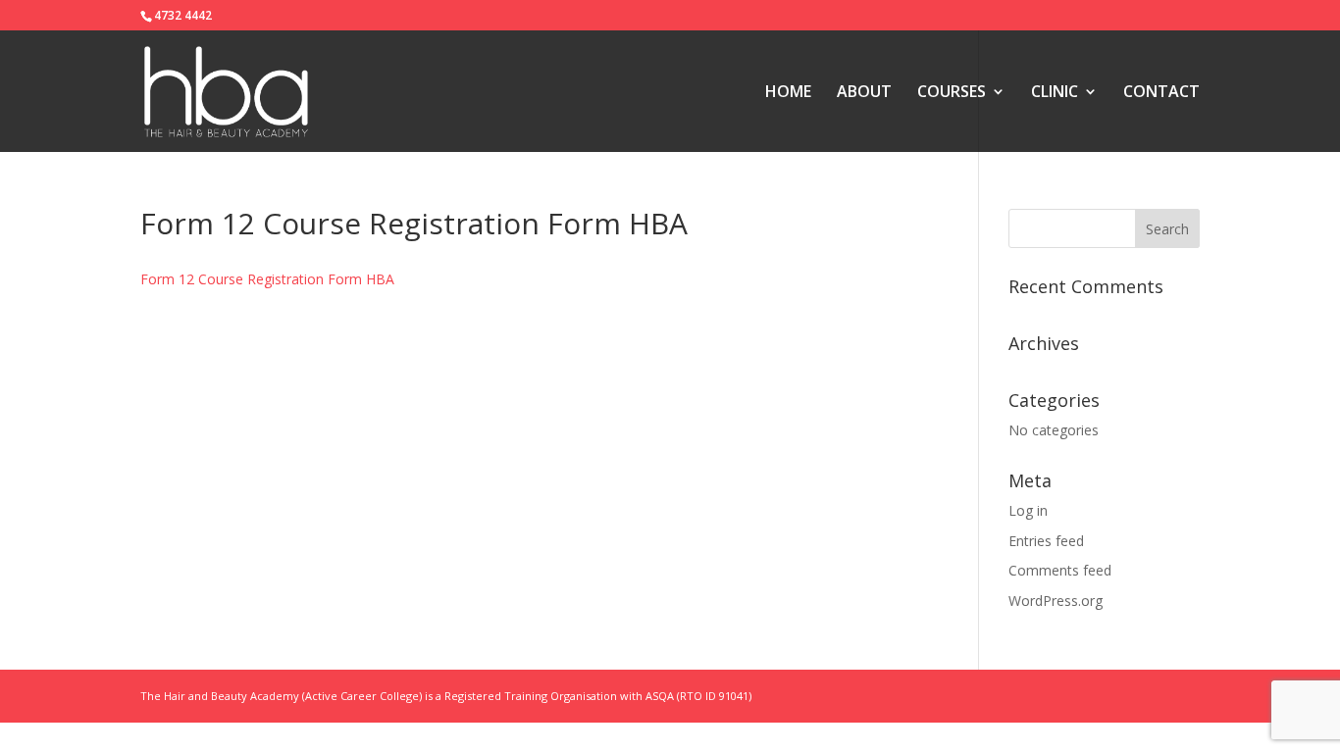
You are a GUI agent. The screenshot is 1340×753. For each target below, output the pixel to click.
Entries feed (1046, 540)
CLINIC (1054, 93)
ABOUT (864, 93)
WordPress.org (1055, 600)
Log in (1028, 510)
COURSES (951, 93)
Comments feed (1059, 570)
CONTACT (1161, 93)
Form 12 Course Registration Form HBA (267, 279)
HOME (788, 93)
